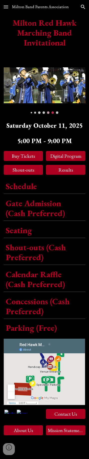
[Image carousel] (44, 90)
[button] (6, 7)
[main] (44, 33)
